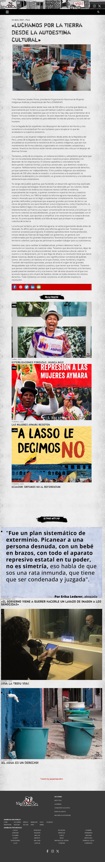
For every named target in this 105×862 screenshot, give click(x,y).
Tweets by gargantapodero (51, 779)
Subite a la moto (60, 811)
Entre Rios (37, 830)
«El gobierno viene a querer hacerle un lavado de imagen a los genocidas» (51, 603)
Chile (42, 822)
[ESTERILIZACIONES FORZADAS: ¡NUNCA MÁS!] (51, 329)
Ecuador (49, 822)
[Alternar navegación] (7, 12)
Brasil (42, 824)
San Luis (37, 835)
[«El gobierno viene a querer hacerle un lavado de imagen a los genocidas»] (52, 562)
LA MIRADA (57, 804)
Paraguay (34, 822)
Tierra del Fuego (88, 840)
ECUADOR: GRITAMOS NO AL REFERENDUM (36, 486)
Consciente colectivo (62, 808)
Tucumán (15, 835)
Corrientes (88, 843)
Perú (32, 824)
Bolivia (25, 824)
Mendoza (61, 833)
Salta (62, 838)
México (25, 822)
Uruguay (17, 824)
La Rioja (37, 843)
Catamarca (88, 833)
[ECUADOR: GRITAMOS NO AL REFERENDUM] (51, 454)
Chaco (61, 835)
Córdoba (15, 833)
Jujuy (15, 843)
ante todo (58, 800)
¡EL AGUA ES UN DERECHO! (20, 763)
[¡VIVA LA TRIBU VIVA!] (52, 644)
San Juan (37, 840)
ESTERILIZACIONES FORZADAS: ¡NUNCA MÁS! (38, 362)
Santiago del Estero (62, 840)
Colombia (17, 822)
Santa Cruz (88, 838)
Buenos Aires (15, 840)
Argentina (7, 824)
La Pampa (88, 830)
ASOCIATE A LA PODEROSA (62, 815)
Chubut (15, 838)
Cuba (5, 822)
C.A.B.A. (15, 830)
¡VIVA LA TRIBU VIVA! (15, 683)
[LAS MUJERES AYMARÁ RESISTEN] (51, 392)
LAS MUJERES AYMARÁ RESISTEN (31, 424)
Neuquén (37, 833)
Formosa (62, 843)
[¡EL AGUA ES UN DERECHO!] (52, 723)
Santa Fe (37, 838)
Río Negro (61, 830)
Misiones (88, 835)
